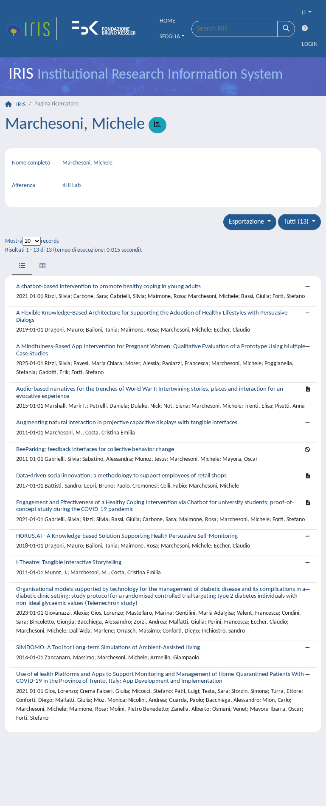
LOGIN (310, 44)
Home (167, 21)
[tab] (22, 266)
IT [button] (304, 13)
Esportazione (247, 222)
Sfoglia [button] (170, 37)
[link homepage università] (106, 28)
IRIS (20, 105)
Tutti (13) (297, 222)
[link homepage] (31, 28)
